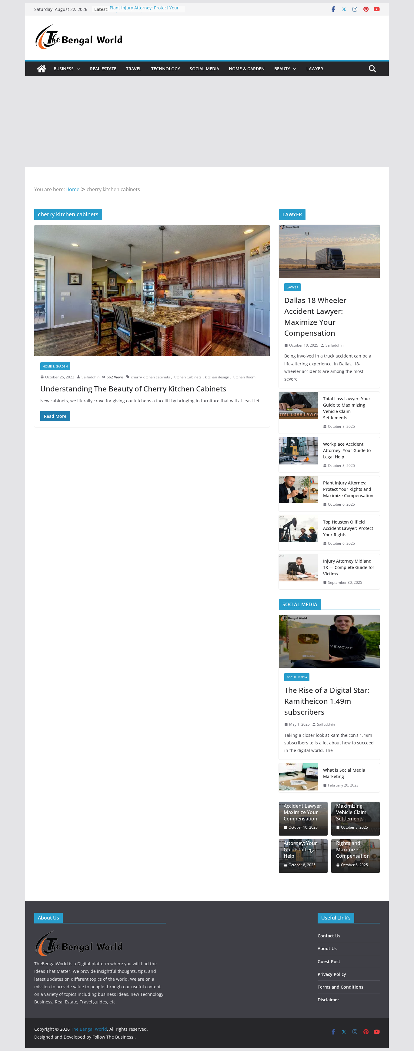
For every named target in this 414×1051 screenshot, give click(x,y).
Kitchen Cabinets (187, 377)
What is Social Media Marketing (344, 773)
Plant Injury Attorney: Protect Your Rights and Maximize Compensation (348, 489)
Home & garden (247, 69)
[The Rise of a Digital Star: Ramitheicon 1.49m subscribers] (329, 641)
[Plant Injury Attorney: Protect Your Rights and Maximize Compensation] (298, 493)
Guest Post (329, 961)
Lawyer (314, 69)
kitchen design (217, 377)
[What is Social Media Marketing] (298, 777)
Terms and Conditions (340, 987)
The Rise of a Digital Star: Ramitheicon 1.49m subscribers (326, 701)
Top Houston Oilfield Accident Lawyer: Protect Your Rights (348, 528)
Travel (134, 69)
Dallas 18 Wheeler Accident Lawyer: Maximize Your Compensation (315, 316)
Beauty (282, 69)
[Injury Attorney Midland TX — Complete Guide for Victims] (298, 572)
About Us (327, 948)
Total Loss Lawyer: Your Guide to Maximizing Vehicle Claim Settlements (346, 408)
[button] (77, 69)
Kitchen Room (243, 377)
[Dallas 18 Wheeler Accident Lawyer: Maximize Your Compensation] (329, 251)
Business (64, 69)
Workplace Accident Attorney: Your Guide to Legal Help (347, 450)
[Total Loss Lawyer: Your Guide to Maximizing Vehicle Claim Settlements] (298, 413)
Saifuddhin (90, 377)
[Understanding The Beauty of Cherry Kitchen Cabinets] (152, 290)
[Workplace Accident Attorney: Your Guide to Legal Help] (298, 455)
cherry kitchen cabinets (150, 377)
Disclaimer (328, 1000)
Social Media (204, 69)
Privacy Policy (332, 974)
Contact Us (329, 936)
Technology (165, 69)
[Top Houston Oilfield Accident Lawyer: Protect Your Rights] (298, 532)
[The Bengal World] (41, 69)
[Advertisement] (207, 121)
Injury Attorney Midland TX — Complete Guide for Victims (348, 567)
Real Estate (103, 69)
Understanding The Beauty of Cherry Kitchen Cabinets (133, 389)
